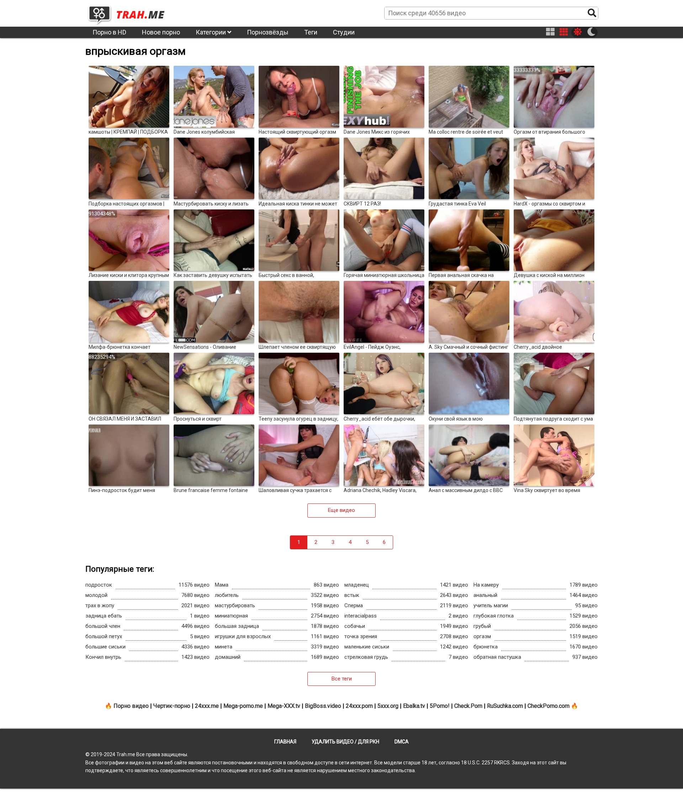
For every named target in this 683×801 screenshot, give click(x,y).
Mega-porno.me (243, 706)
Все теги (342, 678)
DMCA (402, 741)
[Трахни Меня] (129, 13)
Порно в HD (109, 32)
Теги (310, 32)
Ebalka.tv (414, 706)
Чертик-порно (171, 706)
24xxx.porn (359, 706)
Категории (211, 32)
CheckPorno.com (549, 706)
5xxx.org (387, 706)
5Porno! (440, 706)
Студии (344, 32)
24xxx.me (207, 706)
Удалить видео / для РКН (345, 741)
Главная (285, 741)
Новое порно (161, 32)
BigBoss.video (323, 706)
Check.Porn (468, 706)
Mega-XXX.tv (284, 706)
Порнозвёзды (267, 32)
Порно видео (131, 706)
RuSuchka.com (505, 706)
